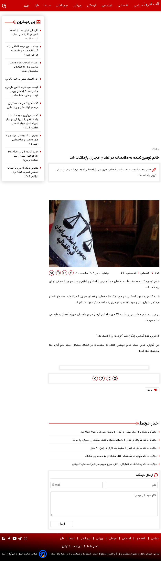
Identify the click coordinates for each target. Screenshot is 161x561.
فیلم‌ (27, 6)
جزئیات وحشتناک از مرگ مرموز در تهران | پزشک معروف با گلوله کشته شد (118, 432)
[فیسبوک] (102, 378)
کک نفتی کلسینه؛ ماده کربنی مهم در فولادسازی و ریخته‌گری (22, 105)
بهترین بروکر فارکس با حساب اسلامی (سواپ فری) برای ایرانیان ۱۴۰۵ (22, 172)
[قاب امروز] (151, 4)
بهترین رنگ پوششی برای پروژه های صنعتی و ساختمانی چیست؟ (21, 140)
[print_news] (58, 272)
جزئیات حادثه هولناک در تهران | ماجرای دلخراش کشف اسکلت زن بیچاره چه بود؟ (115, 440)
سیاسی (139, 5)
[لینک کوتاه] (71, 272)
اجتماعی (107, 5)
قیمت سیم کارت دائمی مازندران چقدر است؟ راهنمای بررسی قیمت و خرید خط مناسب (21, 91)
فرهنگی (92, 5)
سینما (48, 5)
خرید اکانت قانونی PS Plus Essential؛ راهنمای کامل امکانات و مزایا (23, 156)
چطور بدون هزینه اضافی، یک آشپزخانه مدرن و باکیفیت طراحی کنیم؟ (22, 51)
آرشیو (65, 546)
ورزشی (77, 5)
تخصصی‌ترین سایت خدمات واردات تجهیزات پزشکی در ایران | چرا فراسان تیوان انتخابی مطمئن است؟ (21, 121)
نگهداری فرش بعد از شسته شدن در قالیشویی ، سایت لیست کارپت (23, 34)
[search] (4, 6)
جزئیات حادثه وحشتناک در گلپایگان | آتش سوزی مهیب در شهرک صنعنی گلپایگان (114, 464)
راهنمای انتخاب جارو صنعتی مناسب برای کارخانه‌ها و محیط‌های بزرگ (23, 67)
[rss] (3, 540)
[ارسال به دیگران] (64, 272)
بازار (36, 5)
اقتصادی (123, 5)
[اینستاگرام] (25, 540)
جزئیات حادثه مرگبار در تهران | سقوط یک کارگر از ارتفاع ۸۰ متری (123, 448)
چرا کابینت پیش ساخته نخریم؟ (21, 79)
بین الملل (62, 5)
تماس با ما (93, 546)
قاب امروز (112, 554)
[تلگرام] (51, 273)
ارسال (62, 524)
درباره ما (77, 546)
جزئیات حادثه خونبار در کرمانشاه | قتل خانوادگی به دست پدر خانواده (121, 456)
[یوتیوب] (14, 540)
